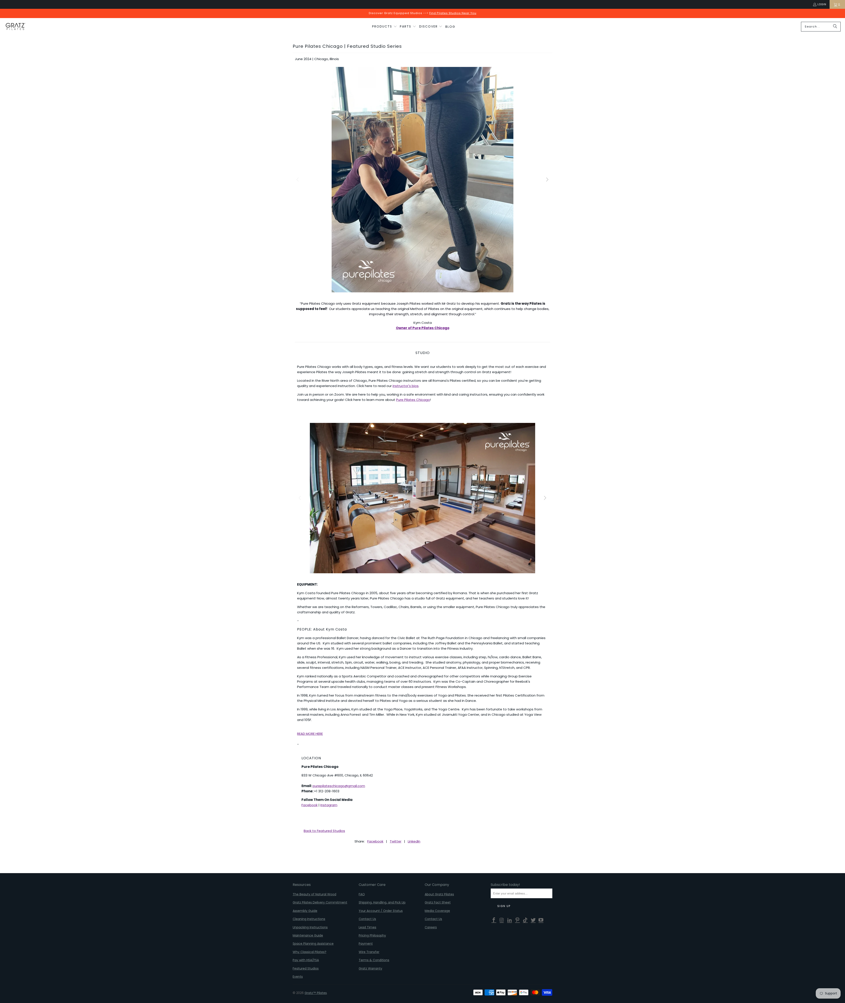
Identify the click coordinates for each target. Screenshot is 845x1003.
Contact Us (367, 919)
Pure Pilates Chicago (413, 399)
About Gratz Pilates (439, 894)
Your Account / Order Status (381, 911)
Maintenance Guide (308, 935)
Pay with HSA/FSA (306, 960)
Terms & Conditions (374, 960)
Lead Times (367, 927)
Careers (431, 927)
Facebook (309, 805)
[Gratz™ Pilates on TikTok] (525, 920)
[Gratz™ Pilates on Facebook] (494, 920)
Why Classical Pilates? (309, 952)
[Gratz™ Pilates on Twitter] (533, 920)
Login (821, 4)
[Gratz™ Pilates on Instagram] (502, 920)
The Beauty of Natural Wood (314, 894)
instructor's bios (406, 386)
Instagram (328, 805)
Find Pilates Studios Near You (452, 13)
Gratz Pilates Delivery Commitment (320, 902)
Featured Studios (306, 968)
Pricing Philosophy (372, 935)
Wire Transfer (369, 952)
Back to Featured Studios (324, 830)
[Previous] (298, 179)
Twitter (395, 841)
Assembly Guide (305, 911)
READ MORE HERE (310, 733)
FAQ (362, 894)
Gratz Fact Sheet (438, 902)
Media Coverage (437, 911)
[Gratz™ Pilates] (15, 26)
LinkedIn (414, 841)
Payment (366, 943)
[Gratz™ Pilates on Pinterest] (517, 920)
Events (298, 976)
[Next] (546, 179)
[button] (384, 26)
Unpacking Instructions (310, 927)
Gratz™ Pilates (316, 993)
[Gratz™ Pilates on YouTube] (541, 920)
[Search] (835, 26)
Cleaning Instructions (309, 919)
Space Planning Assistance (313, 943)
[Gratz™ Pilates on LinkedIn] (509, 920)
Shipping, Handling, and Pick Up (382, 902)
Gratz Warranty (370, 968)
